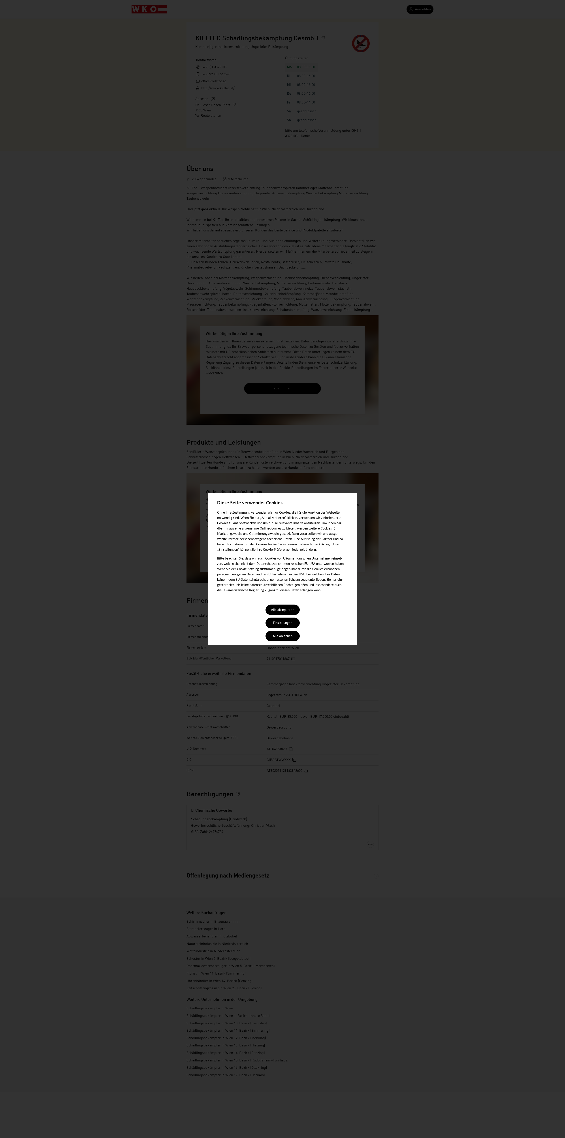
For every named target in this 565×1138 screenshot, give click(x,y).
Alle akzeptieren (282, 610)
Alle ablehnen (282, 636)
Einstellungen (282, 623)
